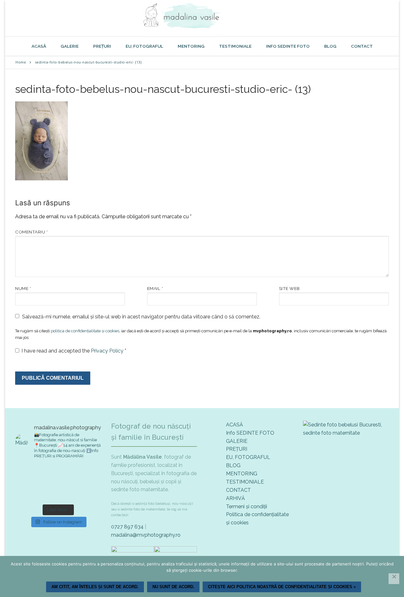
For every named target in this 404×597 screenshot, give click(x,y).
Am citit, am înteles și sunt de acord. (95, 586)
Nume (23, 288)
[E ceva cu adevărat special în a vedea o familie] (58, 474)
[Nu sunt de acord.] (394, 578)
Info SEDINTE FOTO (250, 433)
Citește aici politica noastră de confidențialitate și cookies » (282, 586)
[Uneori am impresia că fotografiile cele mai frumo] (29, 474)
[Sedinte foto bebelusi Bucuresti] (346, 433)
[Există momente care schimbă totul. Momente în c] (87, 474)
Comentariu (31, 231)
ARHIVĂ (235, 498)
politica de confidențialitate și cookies (85, 331)
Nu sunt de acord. (173, 586)
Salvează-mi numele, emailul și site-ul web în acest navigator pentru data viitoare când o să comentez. (141, 317)
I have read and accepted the (73, 351)
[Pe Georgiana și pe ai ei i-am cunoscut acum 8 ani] (87, 491)
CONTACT (238, 490)
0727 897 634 (127, 527)
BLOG (233, 465)
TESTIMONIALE (245, 482)
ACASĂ (234, 425)
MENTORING (241, 474)
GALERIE (236, 441)
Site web (289, 288)
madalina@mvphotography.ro (146, 535)
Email (155, 288)
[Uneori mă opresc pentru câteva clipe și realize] (29, 491)
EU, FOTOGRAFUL (248, 457)
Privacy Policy (108, 351)
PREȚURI (236, 449)
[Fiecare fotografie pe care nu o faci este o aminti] (58, 491)
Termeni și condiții (246, 507)
